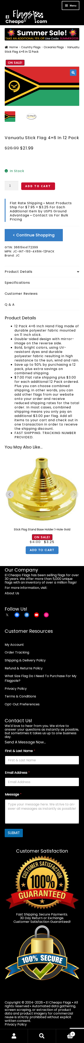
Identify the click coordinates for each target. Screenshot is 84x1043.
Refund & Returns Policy (24, 668)
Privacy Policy (16, 688)
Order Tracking (17, 652)
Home (13, 47)
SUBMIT (14, 832)
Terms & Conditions (20, 696)
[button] (73, 72)
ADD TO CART (38, 186)
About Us (12, 593)
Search (42, 1036)
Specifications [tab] (17, 282)
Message (13, 794)
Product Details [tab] (18, 271)
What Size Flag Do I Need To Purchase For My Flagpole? (40, 678)
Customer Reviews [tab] (21, 293)
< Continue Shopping (34, 235)
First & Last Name (20, 751)
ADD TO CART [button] (42, 550)
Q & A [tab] (10, 304)
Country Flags (31, 47)
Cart (65, 1032)
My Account (14, 644)
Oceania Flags (54, 47)
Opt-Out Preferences (22, 704)
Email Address (17, 773)
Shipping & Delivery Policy (25, 660)
